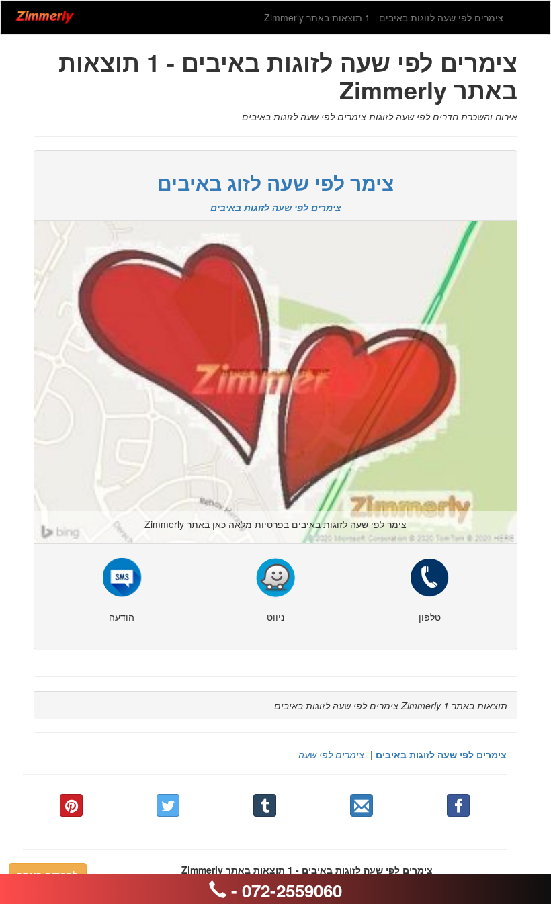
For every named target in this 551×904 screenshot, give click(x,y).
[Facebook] (458, 805)
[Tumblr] (264, 805)
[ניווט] (275, 576)
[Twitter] (168, 805)
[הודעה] (121, 576)
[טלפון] (429, 576)
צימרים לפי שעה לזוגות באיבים (441, 754)
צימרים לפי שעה (331, 754)
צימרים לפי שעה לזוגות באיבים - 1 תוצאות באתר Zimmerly (383, 17)
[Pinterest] (71, 805)
